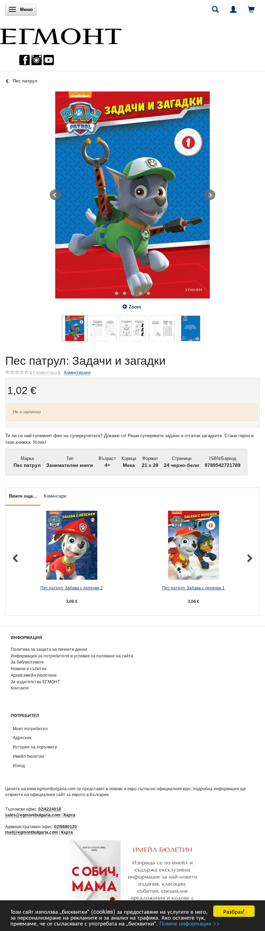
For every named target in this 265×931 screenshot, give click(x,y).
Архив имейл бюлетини (34, 675)
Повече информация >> (189, 923)
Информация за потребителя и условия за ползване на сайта (72, 656)
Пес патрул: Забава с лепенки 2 (71, 588)
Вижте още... (23, 496)
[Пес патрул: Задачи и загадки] (132, 194)
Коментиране (77, 372)
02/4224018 (49, 809)
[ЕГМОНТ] (60, 34)
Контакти (20, 688)
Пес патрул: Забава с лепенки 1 (193, 588)
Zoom (135, 307)
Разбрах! (234, 911)
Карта (69, 815)
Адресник (22, 737)
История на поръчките (35, 747)
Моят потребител (30, 728)
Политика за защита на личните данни (49, 649)
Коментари (55, 496)
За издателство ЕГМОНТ (35, 681)
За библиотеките (27, 662)
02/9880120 (65, 826)
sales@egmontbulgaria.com (32, 815)
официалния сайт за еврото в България (69, 794)
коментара (45, 372)
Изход (19, 765)
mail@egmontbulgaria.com (31, 832)
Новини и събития (29, 668)
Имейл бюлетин (28, 756)
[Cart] (251, 9)
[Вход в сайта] (233, 9)
